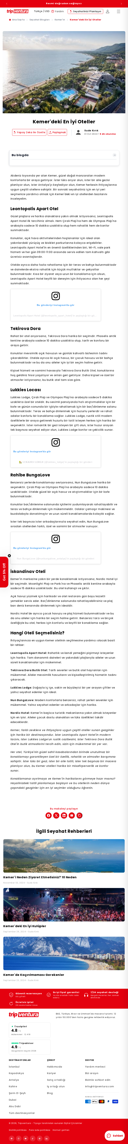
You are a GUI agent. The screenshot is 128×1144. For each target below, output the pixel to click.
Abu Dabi (15, 1106)
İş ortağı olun (56, 1086)
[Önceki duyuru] (6, 3)
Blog (50, 1093)
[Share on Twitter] (56, 815)
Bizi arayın (91, 1073)
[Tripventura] (29, 1015)
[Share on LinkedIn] (64, 815)
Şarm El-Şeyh (17, 1093)
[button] (4, 572)
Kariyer (51, 1073)
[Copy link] (79, 815)
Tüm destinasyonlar (22, 1113)
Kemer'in (60, 19)
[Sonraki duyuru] (121, 3)
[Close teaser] (9, 555)
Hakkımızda (54, 1066)
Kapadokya (16, 1073)
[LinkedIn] (47, 1138)
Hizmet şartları (61, 1130)
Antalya (14, 1080)
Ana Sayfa (18, 19)
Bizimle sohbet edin (97, 1080)
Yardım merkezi (95, 1066)
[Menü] (118, 11)
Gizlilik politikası (18, 1130)
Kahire (13, 1086)
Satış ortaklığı (56, 1080)
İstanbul (14, 1066)
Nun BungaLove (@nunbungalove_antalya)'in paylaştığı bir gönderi (55, 558)
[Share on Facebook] (49, 815)
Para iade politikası (39, 1130)
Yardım (59, 11)
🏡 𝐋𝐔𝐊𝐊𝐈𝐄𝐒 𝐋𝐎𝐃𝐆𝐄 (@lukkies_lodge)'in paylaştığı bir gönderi (55, 462)
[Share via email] (72, 815)
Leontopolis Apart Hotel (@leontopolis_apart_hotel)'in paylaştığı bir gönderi (56, 315)
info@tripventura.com (99, 1086)
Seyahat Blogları (40, 19)
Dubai (12, 1099)
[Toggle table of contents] (114, 155)
